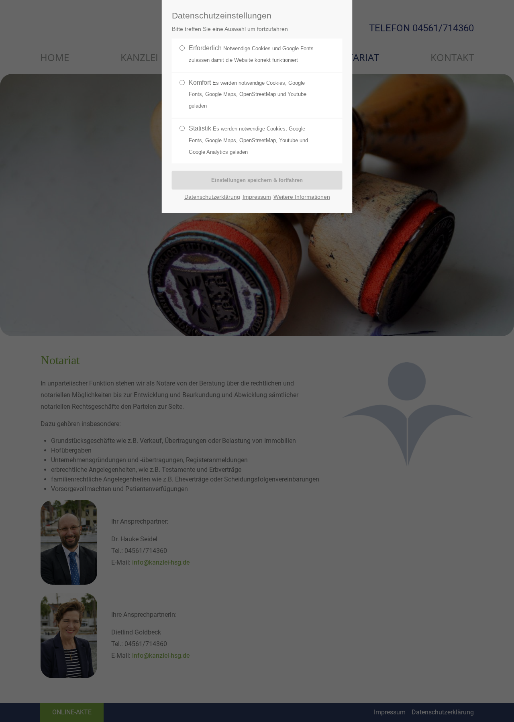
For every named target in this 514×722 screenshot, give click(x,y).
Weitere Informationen (301, 197)
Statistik (248, 140)
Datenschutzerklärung (212, 197)
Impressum (257, 197)
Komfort (247, 94)
